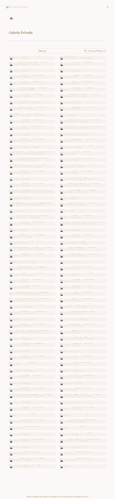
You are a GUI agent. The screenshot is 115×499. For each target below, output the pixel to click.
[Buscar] (85, 50)
